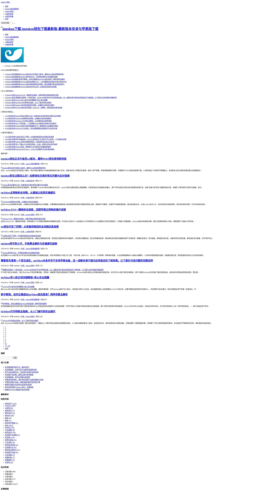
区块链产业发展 (12, 435)
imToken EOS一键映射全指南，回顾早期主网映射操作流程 (32, 95)
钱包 (9, 425)
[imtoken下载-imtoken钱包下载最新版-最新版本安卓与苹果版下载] (49, 29)
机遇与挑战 (10, 440)
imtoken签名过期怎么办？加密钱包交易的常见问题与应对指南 (33, 116)
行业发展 (10, 455)
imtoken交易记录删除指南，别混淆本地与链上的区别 (29, 142)
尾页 (6, 349)
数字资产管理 (11, 423)
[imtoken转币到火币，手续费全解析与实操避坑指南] (20, 253)
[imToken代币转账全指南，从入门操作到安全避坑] (19, 321)
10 (6, 344)
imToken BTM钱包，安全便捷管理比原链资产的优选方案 (31, 128)
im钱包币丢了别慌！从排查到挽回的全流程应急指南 (29, 137)
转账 (8, 420)
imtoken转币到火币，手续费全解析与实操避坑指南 (31, 77)
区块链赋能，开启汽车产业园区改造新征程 (21, 370)
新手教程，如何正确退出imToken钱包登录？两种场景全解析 (35, 79)
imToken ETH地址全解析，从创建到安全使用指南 (28, 121)
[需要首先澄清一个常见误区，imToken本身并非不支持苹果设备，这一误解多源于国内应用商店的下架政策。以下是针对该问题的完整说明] (52, 270)
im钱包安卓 (9, 14)
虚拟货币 (10, 410)
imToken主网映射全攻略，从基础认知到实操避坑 (28, 118)
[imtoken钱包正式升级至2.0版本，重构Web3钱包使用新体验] (23, 168)
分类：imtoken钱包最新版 (30, 164)
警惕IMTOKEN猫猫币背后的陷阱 (17, 390)
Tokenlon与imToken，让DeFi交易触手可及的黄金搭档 (29, 149)
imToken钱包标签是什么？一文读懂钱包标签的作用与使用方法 (36, 82)
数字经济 (10, 432)
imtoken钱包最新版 (12, 9)
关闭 (6, 19)
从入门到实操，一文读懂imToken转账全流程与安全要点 (30, 123)
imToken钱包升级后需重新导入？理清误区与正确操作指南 (31, 126)
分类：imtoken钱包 (27, 215)
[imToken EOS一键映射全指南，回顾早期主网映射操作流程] (23, 219)
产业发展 (10, 430)
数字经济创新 (11, 445)
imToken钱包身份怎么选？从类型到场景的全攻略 (31, 87)
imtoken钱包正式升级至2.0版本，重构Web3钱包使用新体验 (34, 74)
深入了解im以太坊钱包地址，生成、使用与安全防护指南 (31, 144)
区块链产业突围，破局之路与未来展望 (19, 375)
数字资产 (10, 404)
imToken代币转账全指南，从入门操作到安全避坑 (28, 103)
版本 (8, 418)
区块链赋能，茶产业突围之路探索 (17, 377)
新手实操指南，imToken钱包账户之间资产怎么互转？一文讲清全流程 (35, 139)
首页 (6, 6)
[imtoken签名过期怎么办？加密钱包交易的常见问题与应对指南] (24, 185)
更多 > (16, 70)
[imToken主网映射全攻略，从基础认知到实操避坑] (19, 202)
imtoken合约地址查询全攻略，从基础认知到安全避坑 (29, 105)
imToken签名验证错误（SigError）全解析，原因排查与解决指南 (33, 108)
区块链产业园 (11, 452)
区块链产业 (10, 447)
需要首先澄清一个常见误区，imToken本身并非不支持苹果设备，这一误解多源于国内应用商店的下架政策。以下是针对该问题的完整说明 (61, 98)
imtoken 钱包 (5, 2)
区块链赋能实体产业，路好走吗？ (17, 367)
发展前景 (10, 457)
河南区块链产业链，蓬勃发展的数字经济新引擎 (22, 382)
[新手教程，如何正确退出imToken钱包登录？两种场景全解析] (24, 304)
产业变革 (10, 442)
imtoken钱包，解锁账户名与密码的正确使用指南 (28, 147)
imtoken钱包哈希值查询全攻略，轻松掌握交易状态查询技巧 (34, 84)
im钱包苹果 (9, 16)
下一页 (7, 346)
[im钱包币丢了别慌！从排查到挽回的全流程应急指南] (21, 236)
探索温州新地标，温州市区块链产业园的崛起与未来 (24, 380)
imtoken (9, 427)
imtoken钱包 (9, 11)
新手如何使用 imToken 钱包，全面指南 (19, 387)
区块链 (10, 437)
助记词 (9, 415)
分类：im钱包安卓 (27, 181)
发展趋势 (10, 460)
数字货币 (10, 413)
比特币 (9, 462)
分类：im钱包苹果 (27, 232)
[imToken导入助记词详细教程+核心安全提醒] (17, 287)
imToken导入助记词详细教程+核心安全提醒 (26, 100)
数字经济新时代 (12, 450)
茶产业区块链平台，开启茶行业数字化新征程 (21, 372)
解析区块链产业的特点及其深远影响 (18, 385)
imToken (10, 406)
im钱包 (9, 408)
